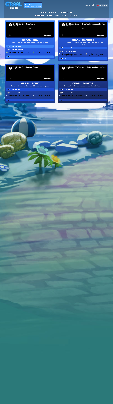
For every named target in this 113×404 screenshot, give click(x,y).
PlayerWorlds (70, 15)
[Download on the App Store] (18, 53)
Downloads (53, 15)
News (43, 12)
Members (40, 15)
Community (66, 12)
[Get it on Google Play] (43, 53)
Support (53, 12)
